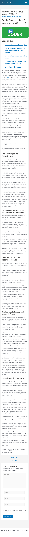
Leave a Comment (6, 16)
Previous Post (14, 457)
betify (8, 77)
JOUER (15, 34)
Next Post (14, 460)
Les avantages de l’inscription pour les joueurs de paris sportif (16, 50)
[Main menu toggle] (26, 2)
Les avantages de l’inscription (16, 45)
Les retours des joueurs (13, 67)
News (13, 16)
